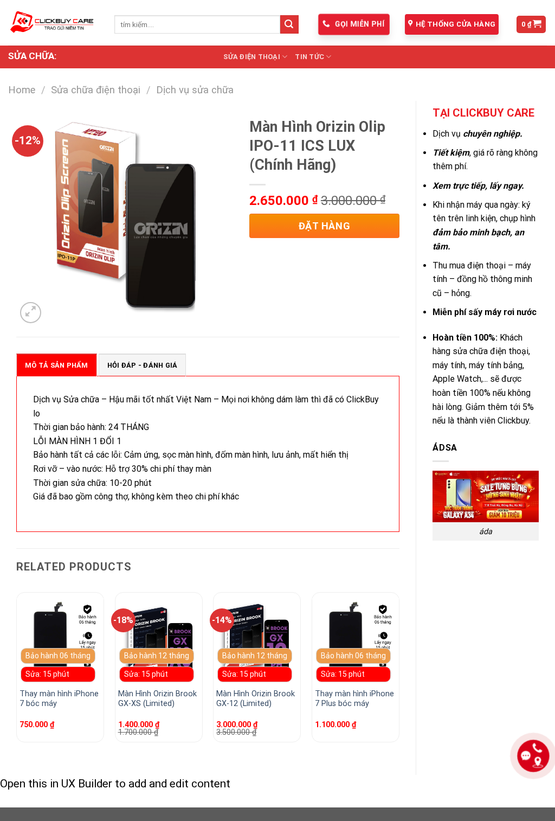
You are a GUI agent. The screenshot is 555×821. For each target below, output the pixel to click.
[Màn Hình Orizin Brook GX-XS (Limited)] (158, 641)
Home (21, 89)
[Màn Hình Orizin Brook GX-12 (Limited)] (257, 641)
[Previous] (17, 672)
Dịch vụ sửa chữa (195, 89)
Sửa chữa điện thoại (95, 89)
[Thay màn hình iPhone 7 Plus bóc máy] (355, 641)
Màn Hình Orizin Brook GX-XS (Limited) (157, 699)
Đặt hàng (324, 226)
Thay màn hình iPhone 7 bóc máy (59, 699)
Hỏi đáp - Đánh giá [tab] (142, 365)
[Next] (399, 672)
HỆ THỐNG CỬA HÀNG (455, 24)
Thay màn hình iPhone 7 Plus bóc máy (354, 699)
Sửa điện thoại (251, 57)
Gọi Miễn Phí (358, 24)
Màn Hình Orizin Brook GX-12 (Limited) (255, 699)
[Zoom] (30, 312)
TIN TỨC (309, 57)
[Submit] (289, 24)
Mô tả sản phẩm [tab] (56, 365)
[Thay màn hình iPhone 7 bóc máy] (60, 641)
